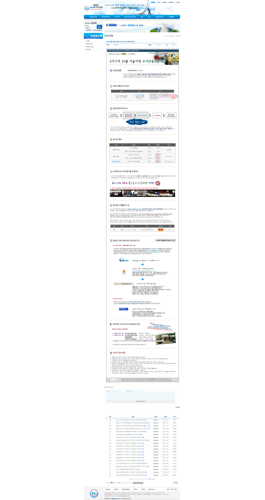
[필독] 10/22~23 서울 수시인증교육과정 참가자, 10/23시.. (131, 466)
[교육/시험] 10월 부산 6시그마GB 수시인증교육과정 (130, 475)
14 (138, 479)
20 (151, 479)
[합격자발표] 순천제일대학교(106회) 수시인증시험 (130, 431)
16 (143, 479)
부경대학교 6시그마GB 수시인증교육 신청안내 (129, 437)
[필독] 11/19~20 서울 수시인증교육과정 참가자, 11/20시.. (131, 428)
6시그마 (117, 17)
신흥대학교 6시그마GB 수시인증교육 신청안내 (129, 443)
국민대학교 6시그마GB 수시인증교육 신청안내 (129, 449)
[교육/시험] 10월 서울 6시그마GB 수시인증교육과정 (130, 472)
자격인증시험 (106, 17)
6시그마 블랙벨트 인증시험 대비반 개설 (127, 469)
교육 (141, 17)
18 (147, 479)
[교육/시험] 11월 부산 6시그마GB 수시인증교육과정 (130, 463)
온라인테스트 (160, 17)
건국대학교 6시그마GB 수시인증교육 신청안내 (129, 454)
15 (140, 479)
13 (136, 479)
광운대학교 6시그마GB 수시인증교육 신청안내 (129, 446)
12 (134, 479)
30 (154, 479)
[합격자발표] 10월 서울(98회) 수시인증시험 (128, 434)
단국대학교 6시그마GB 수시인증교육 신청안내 (129, 460)
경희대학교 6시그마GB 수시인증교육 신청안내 (129, 457)
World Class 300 (129, 17)
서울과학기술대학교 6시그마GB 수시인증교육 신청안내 (131, 440)
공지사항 (88, 49)
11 (132, 479)
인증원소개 (93, 17)
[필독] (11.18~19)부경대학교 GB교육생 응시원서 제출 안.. (132, 425)
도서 (149, 17)
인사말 (88, 41)
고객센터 (171, 17)
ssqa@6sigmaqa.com (124, 496)
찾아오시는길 (89, 47)
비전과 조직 (89, 44)
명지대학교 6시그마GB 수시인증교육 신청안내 (129, 452)
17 (145, 479)
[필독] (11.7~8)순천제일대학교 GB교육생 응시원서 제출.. (131, 423)
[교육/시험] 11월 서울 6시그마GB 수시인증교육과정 (130, 420)
